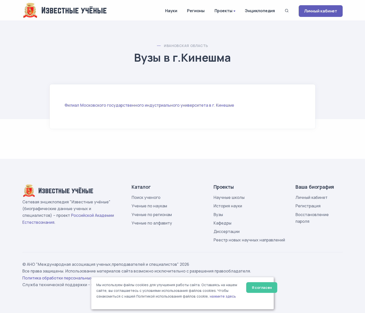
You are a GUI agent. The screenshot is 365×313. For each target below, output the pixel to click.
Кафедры (222, 223)
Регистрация (308, 206)
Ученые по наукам (149, 206)
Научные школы (229, 197)
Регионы (196, 10)
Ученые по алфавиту (152, 223)
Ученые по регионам (152, 214)
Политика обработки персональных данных (65, 278)
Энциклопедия (260, 10)
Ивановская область (186, 45)
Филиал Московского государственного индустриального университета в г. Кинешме (149, 105)
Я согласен (262, 287)
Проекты (223, 10)
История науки (228, 206)
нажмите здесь (223, 296)
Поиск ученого (146, 197)
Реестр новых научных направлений (249, 240)
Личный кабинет (320, 11)
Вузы (218, 214)
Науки (171, 10)
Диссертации (227, 231)
